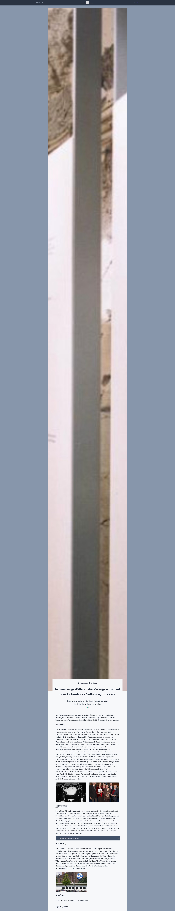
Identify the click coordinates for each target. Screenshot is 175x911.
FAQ (42, 2)
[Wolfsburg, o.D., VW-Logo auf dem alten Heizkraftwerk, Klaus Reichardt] (71, 882)
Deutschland (83, 683)
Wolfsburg (93, 683)
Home (38, 2)
